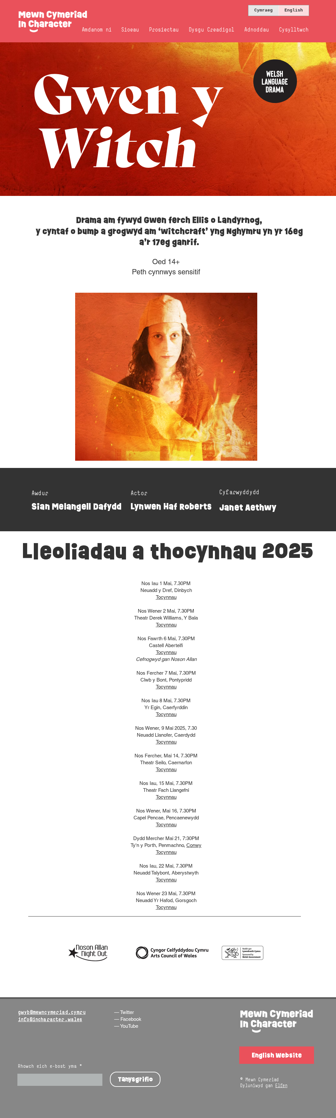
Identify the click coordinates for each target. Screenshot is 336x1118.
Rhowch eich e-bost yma (47, 1066)
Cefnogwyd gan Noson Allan (166, 659)
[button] (130, 30)
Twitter (127, 1012)
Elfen (281, 1085)
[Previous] (37, 119)
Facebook (130, 1019)
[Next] (299, 119)
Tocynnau (166, 597)
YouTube (129, 1026)
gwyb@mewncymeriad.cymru (52, 1012)
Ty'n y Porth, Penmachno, (158, 845)
